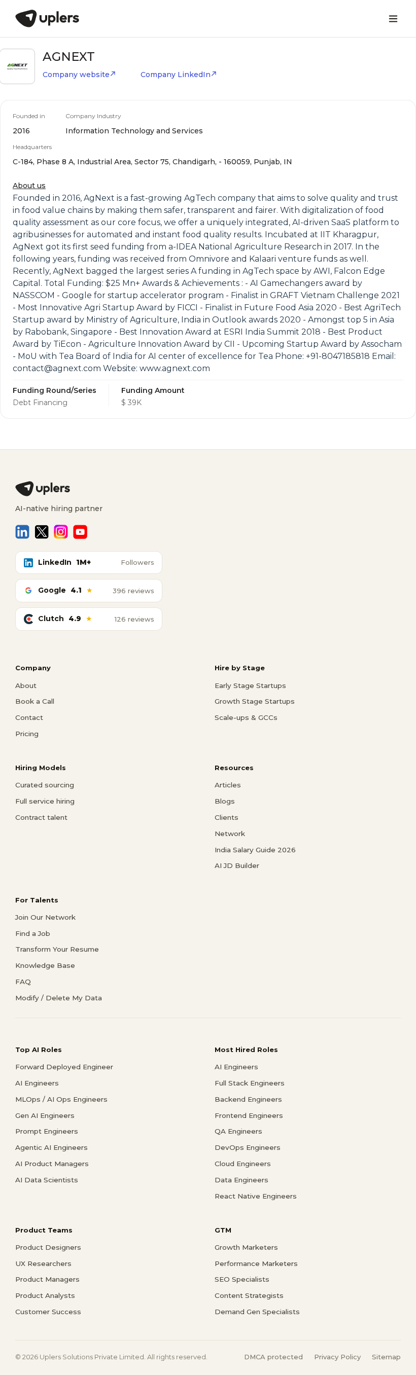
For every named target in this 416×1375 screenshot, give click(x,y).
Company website (76, 74)
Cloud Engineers (243, 1164)
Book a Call (34, 701)
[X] (41, 532)
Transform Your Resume (57, 949)
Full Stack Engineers (250, 1083)
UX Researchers (43, 1263)
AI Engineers (37, 1083)
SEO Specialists (242, 1279)
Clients (226, 817)
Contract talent (41, 817)
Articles (228, 785)
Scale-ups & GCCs (246, 717)
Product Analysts (45, 1295)
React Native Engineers (256, 1196)
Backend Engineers (248, 1099)
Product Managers (47, 1279)
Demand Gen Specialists (257, 1312)
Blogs (225, 801)
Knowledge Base (45, 965)
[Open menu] (393, 18)
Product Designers (48, 1247)
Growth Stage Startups (255, 701)
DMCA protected (273, 1357)
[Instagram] (61, 532)
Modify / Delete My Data (58, 998)
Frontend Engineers (249, 1115)
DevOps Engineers (248, 1147)
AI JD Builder (237, 865)
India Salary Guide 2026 (255, 850)
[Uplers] (47, 18)
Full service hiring (45, 801)
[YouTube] (80, 532)
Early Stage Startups (250, 685)
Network (230, 833)
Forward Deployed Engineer (64, 1067)
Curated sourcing (44, 785)
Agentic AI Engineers (51, 1147)
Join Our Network (45, 917)
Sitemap (386, 1357)
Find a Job (32, 933)
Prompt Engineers (46, 1131)
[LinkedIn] (22, 532)
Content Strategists (249, 1295)
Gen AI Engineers (45, 1115)
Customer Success (48, 1312)
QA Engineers (238, 1131)
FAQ (23, 982)
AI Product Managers (52, 1164)
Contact (29, 717)
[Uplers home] (208, 488)
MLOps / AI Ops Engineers (61, 1099)
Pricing (27, 734)
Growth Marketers (246, 1247)
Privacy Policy (337, 1357)
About (26, 685)
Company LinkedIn (176, 74)
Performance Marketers (256, 1263)
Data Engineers (241, 1180)
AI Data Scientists (46, 1180)
